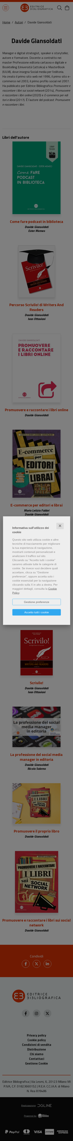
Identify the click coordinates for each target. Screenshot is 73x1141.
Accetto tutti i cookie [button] (36, 612)
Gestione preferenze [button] (36, 601)
